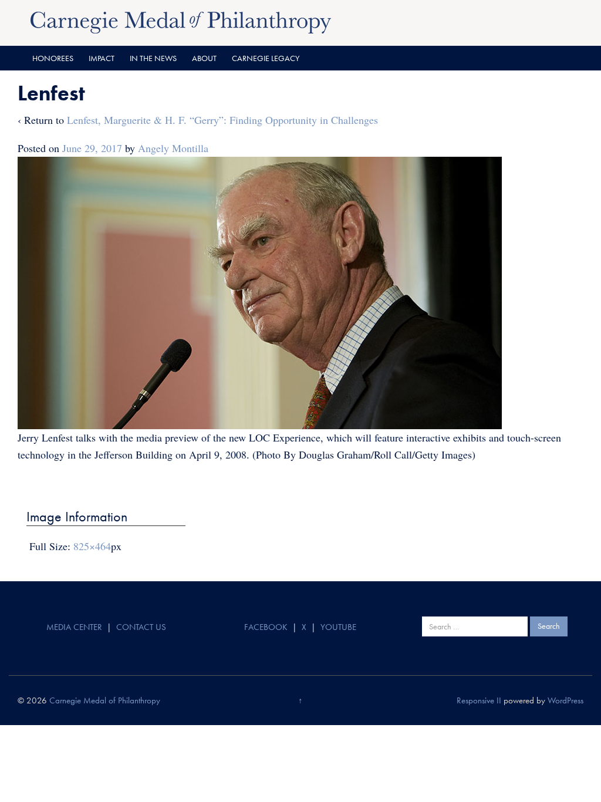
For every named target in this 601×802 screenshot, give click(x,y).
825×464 (92, 546)
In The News (153, 58)
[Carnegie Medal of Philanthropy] (181, 21)
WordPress (565, 700)
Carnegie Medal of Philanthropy (104, 700)
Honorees (52, 58)
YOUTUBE (338, 627)
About (204, 58)
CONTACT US (141, 627)
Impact (101, 58)
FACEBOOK (266, 627)
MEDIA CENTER (74, 627)
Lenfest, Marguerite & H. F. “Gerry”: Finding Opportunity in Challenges (222, 120)
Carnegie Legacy (265, 58)
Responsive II (479, 700)
